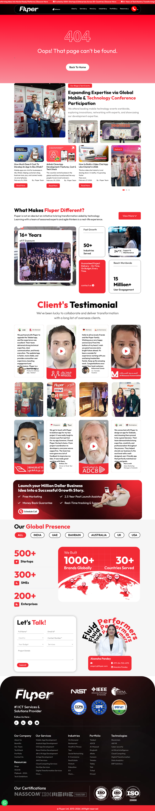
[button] (41, 418)
